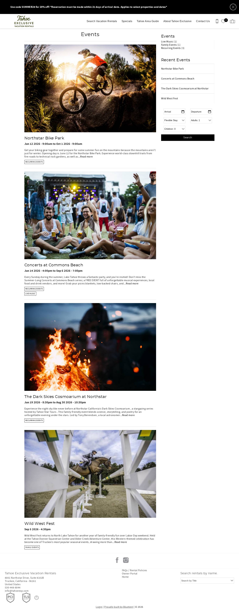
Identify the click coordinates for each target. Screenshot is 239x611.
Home (125, 576)
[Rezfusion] (36, 597)
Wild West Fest (39, 524)
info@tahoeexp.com (16, 590)
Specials (127, 21)
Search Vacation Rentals (102, 21)
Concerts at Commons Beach (53, 265)
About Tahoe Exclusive (177, 21)
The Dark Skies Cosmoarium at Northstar (65, 397)
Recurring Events (34, 162)
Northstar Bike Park (44, 138)
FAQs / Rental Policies (134, 570)
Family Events (32, 547)
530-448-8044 (12, 587)
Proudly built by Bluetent (118, 607)
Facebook (117, 560)
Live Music (30, 293)
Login (99, 607)
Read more (86, 156)
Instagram (126, 560)
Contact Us (203, 21)
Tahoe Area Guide (148, 21)
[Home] (25, 21)
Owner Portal (129, 573)
